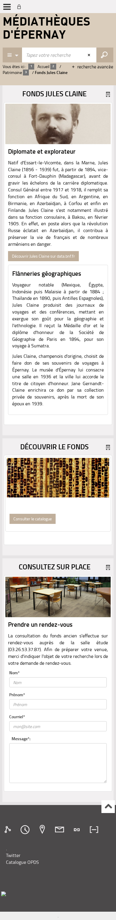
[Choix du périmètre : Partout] (12, 55)
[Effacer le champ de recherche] (89, 55)
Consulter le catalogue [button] (32, 519)
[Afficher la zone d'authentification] (20, 6)
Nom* (14, 672)
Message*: (21, 738)
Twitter (13, 855)
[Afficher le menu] (7, 7)
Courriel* (17, 716)
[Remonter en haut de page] (108, 806)
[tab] (8, 829)
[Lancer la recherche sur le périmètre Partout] (104, 55)
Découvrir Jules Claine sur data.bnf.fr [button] (43, 256)
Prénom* (17, 694)
